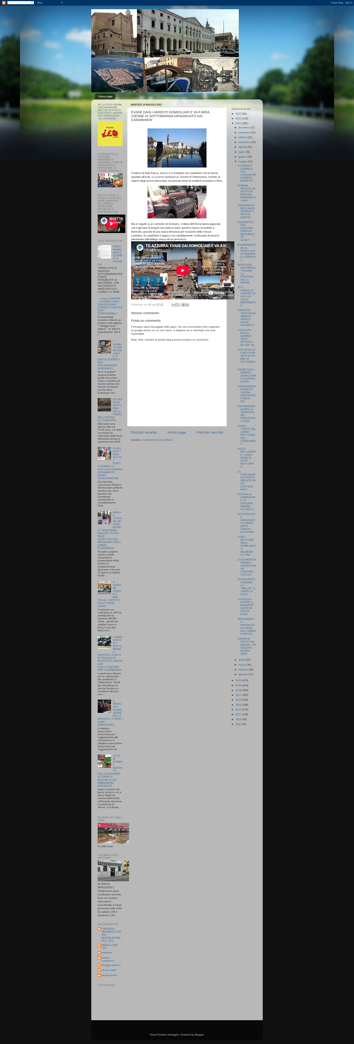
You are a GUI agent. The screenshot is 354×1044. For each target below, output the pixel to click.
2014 (238, 709)
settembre (244, 142)
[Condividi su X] (180, 305)
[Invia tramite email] (173, 305)
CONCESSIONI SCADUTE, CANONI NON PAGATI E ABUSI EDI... (247, 394)
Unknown (106, 952)
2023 (238, 113)
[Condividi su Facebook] (184, 305)
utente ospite (109, 970)
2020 (238, 680)
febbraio (243, 669)
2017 (238, 695)
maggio (243, 161)
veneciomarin (109, 975)
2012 (238, 719)
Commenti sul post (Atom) (158, 440)
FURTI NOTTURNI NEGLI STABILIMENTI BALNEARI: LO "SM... (247, 546)
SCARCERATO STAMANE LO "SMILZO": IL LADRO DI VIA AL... (247, 587)
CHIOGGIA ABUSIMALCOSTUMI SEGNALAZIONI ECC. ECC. (111, 934)
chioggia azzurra (111, 965)
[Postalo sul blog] (177, 305)
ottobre (242, 137)
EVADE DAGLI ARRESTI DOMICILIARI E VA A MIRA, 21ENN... (247, 375)
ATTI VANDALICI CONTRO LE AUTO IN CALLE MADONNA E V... (247, 296)
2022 (238, 118)
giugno (242, 156)
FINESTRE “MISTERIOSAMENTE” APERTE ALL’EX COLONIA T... (247, 318)
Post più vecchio (210, 432)
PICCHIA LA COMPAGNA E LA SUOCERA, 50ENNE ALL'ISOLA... (246, 502)
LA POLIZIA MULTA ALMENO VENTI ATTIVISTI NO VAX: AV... (247, 337)
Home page (105, 96)
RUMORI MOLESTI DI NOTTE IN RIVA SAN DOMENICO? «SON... (247, 193)
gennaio (243, 674)
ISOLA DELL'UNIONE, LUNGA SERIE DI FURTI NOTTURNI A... (247, 457)
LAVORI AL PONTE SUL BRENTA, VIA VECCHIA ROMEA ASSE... (247, 646)
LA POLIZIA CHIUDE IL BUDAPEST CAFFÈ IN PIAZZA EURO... (246, 607)
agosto (242, 147)
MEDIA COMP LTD (109, 947)
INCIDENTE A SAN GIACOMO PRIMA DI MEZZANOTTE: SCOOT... (246, 231)
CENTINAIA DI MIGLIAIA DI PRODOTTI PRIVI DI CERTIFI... (246, 211)
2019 (238, 685)
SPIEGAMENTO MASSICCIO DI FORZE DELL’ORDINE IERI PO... (247, 626)
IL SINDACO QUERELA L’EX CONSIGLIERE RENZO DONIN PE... (247, 173)
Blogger (199, 1034)
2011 (238, 724)
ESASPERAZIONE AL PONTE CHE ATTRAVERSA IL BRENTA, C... (247, 252)
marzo (242, 664)
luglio (241, 152)
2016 (238, 699)
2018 (238, 690)
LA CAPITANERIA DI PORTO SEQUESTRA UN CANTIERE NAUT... (247, 480)
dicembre (244, 127)
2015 (238, 704)
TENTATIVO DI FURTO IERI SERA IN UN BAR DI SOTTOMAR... (247, 357)
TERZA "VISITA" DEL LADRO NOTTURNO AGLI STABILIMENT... (247, 435)
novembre (244, 132)
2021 (238, 123)
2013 (238, 714)
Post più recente (144, 432)
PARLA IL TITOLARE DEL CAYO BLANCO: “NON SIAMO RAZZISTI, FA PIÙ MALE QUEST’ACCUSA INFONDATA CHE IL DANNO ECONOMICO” (110, 530)
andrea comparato (107, 959)
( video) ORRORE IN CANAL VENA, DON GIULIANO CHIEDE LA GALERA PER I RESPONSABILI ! (110, 306)
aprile (242, 659)
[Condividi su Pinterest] (187, 305)
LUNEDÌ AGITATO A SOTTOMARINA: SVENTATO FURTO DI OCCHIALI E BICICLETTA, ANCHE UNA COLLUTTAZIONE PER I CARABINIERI (110, 653)
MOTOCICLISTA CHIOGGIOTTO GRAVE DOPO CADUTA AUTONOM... (247, 523)
